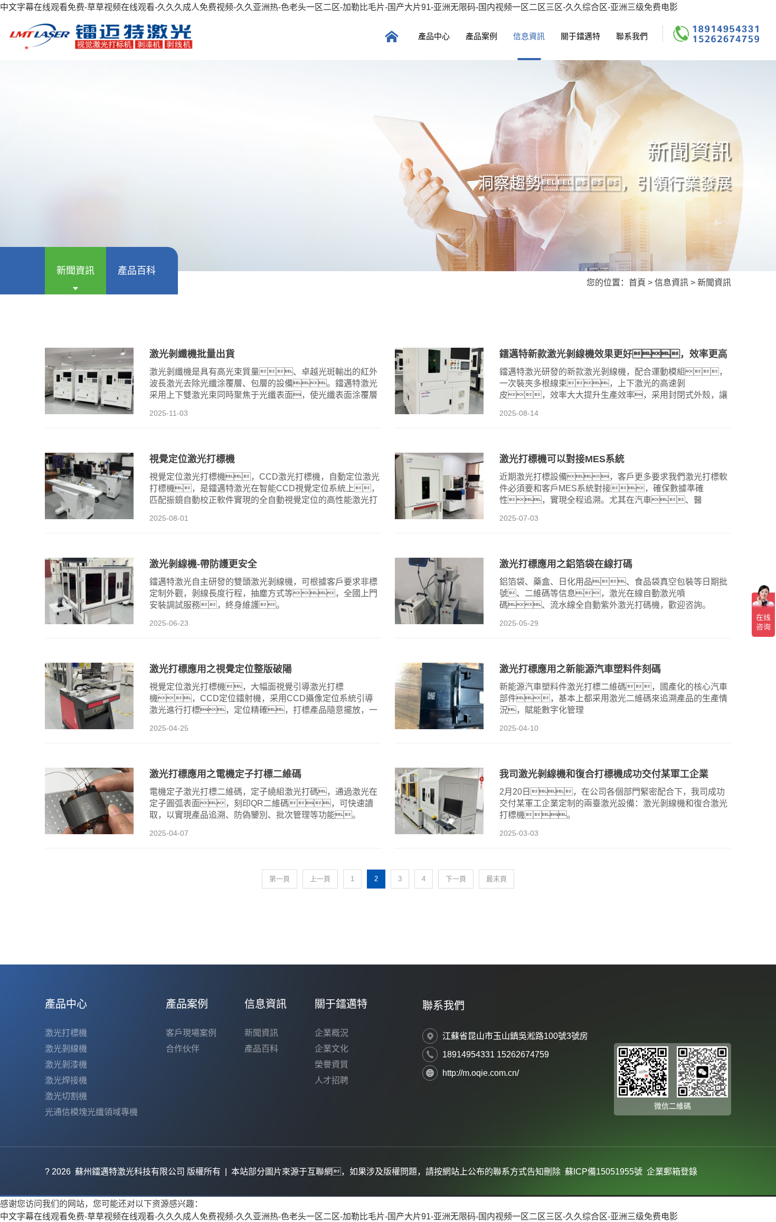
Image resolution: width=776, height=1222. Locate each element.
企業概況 (331, 1032)
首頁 (637, 282)
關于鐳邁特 (580, 36)
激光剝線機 (66, 1048)
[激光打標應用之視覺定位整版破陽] (89, 696)
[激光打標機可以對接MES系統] (439, 486)
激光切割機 (66, 1096)
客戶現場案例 (191, 1032)
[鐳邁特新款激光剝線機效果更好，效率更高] (439, 381)
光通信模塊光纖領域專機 (91, 1112)
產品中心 (434, 36)
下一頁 (456, 879)
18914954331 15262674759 (495, 1054)
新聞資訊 (75, 270)
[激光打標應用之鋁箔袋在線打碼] (439, 591)
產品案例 (481, 36)
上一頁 (320, 879)
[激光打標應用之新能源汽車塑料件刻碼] (439, 696)
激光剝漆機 (66, 1064)
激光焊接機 (66, 1080)
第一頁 (279, 879)
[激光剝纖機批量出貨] (89, 381)
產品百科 (137, 270)
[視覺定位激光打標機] (89, 486)
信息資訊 (529, 36)
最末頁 (496, 879)
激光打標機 (66, 1032)
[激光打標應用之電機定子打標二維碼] (89, 801)
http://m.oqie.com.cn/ (480, 1072)
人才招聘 (331, 1080)
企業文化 (331, 1048)
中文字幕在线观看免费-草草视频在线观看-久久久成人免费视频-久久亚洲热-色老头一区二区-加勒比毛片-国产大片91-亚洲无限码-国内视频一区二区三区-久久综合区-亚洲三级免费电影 (339, 7)
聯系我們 (632, 36)
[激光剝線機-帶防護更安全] (89, 591)
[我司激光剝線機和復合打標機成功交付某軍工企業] (439, 801)
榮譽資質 (331, 1064)
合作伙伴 (183, 1048)
